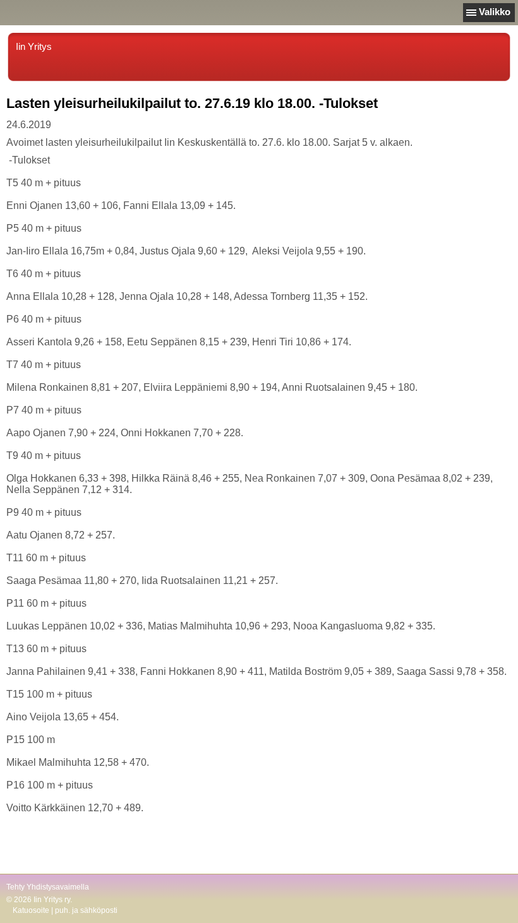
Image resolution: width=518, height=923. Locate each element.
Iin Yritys (34, 46)
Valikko (494, 11)
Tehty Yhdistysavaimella (47, 887)
